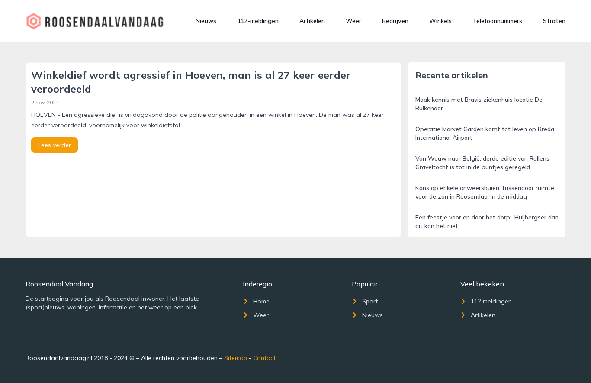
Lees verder (54, 145)
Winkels (440, 21)
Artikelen (312, 21)
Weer (353, 21)
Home (261, 301)
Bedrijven (395, 21)
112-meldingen (258, 21)
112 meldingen (491, 301)
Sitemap (235, 358)
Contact (264, 358)
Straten (554, 21)
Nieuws (206, 21)
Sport (370, 301)
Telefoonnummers (497, 21)
